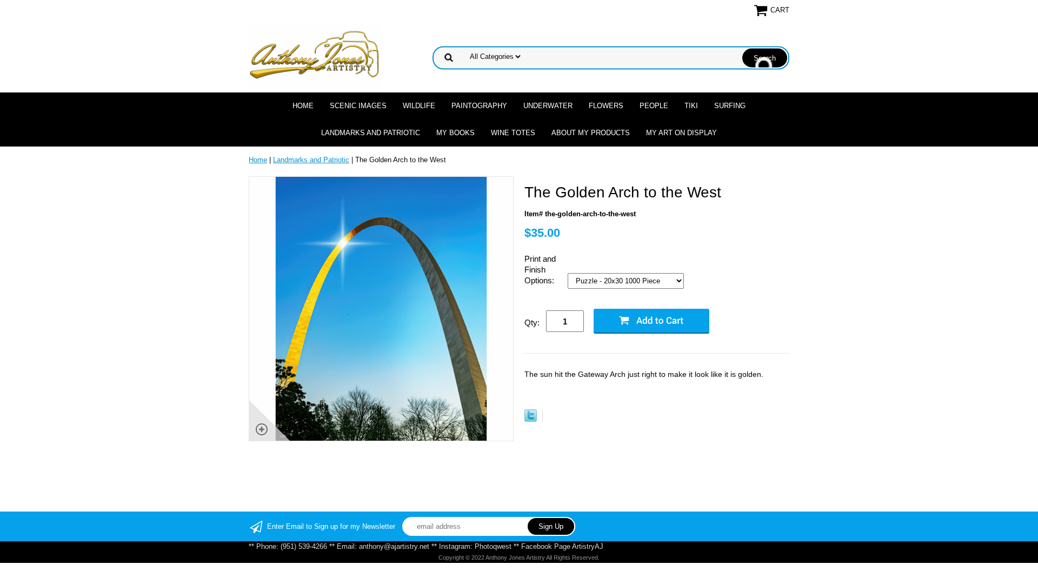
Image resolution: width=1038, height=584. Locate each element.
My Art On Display (681, 133)
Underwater (548, 106)
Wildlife (419, 106)
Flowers (606, 106)
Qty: (532, 322)
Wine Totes (513, 133)
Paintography (479, 106)
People (654, 106)
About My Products (590, 133)
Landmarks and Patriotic (370, 133)
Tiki (691, 106)
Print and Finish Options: (540, 269)
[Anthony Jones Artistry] (315, 57)
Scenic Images (358, 106)
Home (303, 106)
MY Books (455, 133)
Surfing (730, 106)
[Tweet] (530, 419)
